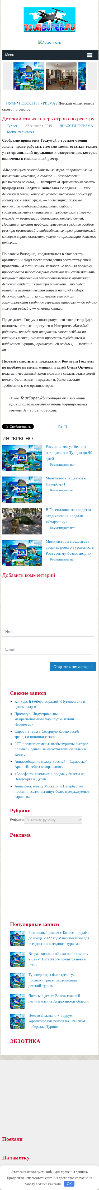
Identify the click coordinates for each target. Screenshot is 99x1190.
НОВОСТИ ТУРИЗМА (37, 103)
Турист (12, 126)
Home (10, 103)
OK (69, 1184)
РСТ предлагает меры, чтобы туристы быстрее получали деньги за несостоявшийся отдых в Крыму (51, 749)
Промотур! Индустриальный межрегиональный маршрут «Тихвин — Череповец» (47, 719)
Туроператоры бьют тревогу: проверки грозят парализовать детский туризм (53, 980)
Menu (9, 55)
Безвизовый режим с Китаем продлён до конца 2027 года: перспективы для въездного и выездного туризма (59, 938)
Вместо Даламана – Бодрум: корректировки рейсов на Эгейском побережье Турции (57, 1021)
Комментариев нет (20, 132)
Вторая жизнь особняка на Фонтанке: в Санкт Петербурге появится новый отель (58, 959)
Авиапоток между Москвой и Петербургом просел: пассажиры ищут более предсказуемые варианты (52, 791)
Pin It (62, 427)
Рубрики (17, 820)
